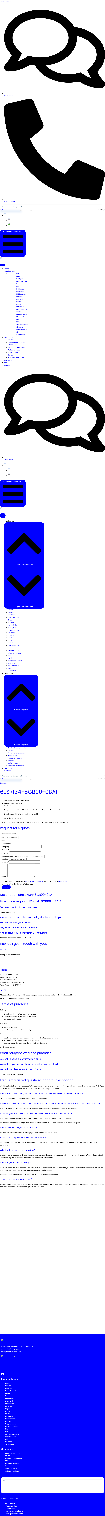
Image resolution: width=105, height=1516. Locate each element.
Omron (19, 312)
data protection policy (34, 881)
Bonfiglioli (19, 279)
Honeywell (20, 291)
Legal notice (10, 1503)
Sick (17, 332)
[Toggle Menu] (2, 265)
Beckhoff (19, 276)
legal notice (62, 881)
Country (5, 850)
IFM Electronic (21, 294)
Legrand (19, 299)
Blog (5, 362)
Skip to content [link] (6, 1)
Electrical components (16, 342)
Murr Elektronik (21, 309)
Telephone (6, 843)
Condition (6, 859)
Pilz (17, 319)
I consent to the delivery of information (19, 884)
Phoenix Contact (22, 317)
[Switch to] (7, 215)
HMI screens (12, 345)
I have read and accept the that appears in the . (36, 881)
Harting (19, 286)
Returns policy (11, 1506)
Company (8, 360)
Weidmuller (20, 335)
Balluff (18, 274)
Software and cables (16, 357)
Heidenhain (20, 289)
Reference (6, 853)
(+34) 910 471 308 (13, 1349)
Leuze (18, 304)
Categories (8, 337)
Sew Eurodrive (21, 330)
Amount (5, 862)
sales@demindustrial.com (11, 1352)
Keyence (19, 296)
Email (4, 840)
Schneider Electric (23, 324)
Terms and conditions (14, 1511)
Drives (10, 340)
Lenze (18, 301)
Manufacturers (9, 271)
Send (6, 887)
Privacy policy (11, 1508)
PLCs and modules (15, 350)
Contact (7, 365)
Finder (18, 284)
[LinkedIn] (2, 1375)
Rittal (18, 322)
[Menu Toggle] (3, 515)
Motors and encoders (16, 347)
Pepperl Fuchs (21, 314)
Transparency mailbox (14, 1514)
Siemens (19, 327)
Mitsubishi (20, 307)
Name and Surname (10, 837)
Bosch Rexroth (21, 281)
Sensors (11, 355)
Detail (4, 876)
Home (6, 269)
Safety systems (14, 352)
